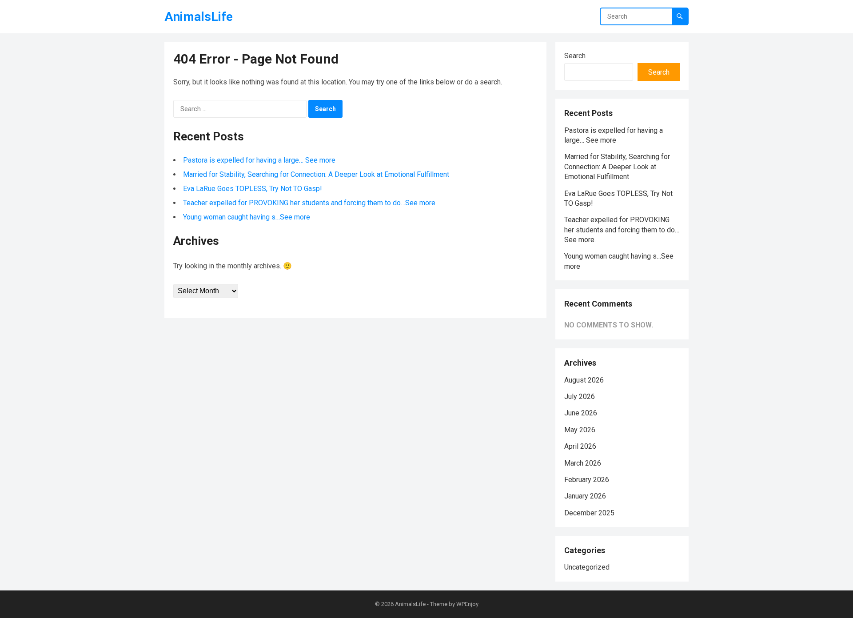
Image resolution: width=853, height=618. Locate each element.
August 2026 (584, 380)
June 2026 (580, 413)
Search (575, 56)
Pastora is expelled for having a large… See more (259, 160)
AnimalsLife (198, 16)
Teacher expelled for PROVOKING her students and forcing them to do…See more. (310, 203)
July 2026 (579, 396)
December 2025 (589, 513)
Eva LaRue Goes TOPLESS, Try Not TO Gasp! (252, 188)
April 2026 (580, 446)
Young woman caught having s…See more (246, 217)
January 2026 (585, 496)
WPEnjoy (467, 604)
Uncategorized (587, 567)
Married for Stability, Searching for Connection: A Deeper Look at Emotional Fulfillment (316, 174)
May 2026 (579, 430)
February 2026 (586, 479)
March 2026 (582, 463)
